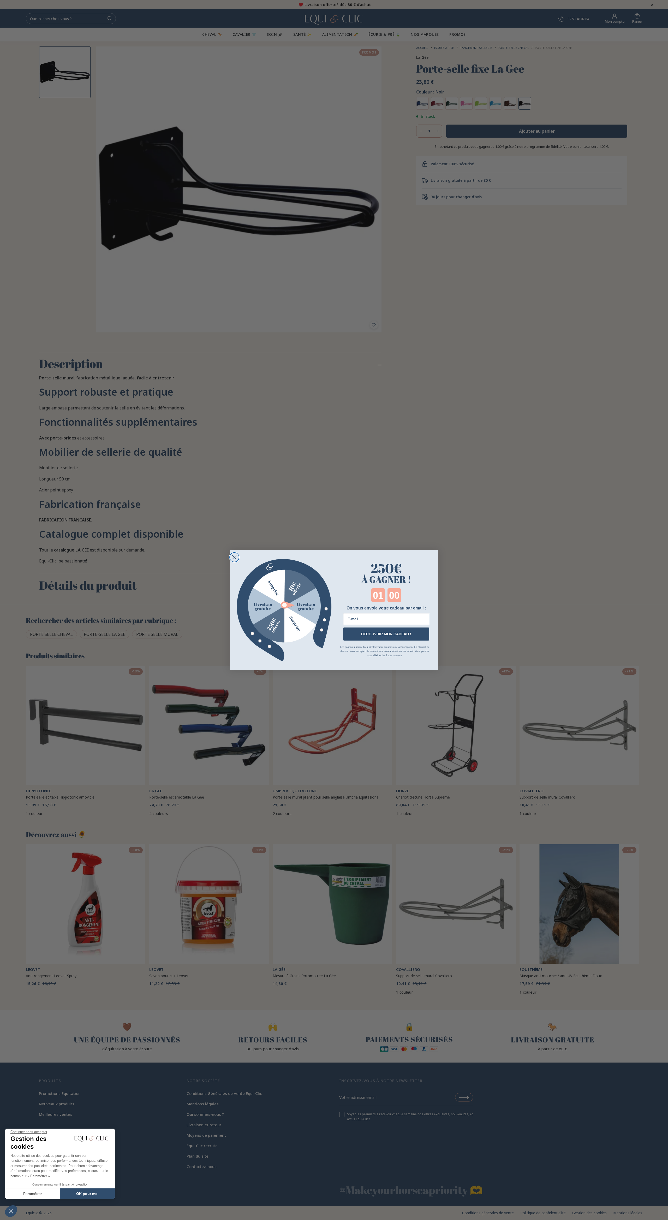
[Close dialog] (234, 557)
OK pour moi (87, 1194)
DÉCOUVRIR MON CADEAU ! (386, 634)
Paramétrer (32, 1194)
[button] (11, 1211)
